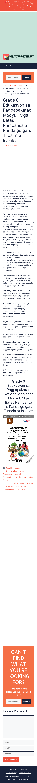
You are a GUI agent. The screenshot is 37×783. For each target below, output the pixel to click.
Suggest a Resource (12, 776)
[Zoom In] (22, 416)
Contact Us (12, 770)
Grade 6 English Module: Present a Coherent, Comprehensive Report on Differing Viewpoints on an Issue (18, 486)
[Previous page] (4, 416)
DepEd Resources (17, 86)
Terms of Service (25, 773)
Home (5, 86)
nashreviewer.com (18, 10)
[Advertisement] (18, 31)
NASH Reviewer (26, 776)
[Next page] (8, 416)
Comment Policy (11, 773)
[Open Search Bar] (32, 66)
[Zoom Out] (19, 416)
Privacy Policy (23, 770)
